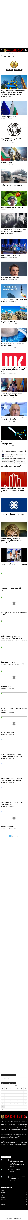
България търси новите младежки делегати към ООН (12, 663)
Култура (3, 1192)
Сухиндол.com (10, 1215)
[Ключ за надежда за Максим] (14, 198)
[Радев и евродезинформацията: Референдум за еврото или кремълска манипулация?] (14, 82)
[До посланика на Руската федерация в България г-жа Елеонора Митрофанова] (14, 529)
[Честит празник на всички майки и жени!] (14, 699)
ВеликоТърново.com (9, 1214)
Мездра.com (18, 1215)
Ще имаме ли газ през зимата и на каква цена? (13, 345)
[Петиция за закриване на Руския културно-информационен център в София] (14, 220)
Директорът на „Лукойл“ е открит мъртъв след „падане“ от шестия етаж (14, 370)
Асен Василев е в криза (10, 277)
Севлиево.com (4, 96)
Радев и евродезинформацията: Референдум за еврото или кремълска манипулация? (13, 92)
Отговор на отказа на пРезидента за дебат (14, 613)
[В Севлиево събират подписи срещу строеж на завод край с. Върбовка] (14, 479)
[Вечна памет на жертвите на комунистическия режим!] (14, 770)
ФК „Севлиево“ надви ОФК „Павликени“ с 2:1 (11, 140)
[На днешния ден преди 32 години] (14, 579)
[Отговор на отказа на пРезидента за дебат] (14, 603)
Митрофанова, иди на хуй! (11, 466)
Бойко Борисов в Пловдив (11, 255)
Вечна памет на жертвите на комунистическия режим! (12, 779)
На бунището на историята (11, 185)
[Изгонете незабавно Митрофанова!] (14, 433)
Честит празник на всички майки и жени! (14, 709)
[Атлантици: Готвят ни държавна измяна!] (14, 505)
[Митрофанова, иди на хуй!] (14, 457)
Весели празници (7, 827)
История (3, 1197)
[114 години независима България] (14, 291)
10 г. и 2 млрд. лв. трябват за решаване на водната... (12, 395)
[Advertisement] (14, 24)
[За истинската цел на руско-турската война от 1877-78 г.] (14, 746)
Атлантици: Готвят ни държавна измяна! (13, 515)
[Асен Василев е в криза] (14, 269)
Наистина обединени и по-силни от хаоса (14, 565)
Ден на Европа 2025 (8, 117)
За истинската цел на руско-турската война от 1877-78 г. (11, 755)
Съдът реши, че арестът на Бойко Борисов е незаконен (14, 419)
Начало (2, 53)
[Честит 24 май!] (14, 154)
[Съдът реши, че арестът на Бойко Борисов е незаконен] (14, 409)
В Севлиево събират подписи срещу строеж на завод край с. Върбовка (12, 490)
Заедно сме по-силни (9, 322)
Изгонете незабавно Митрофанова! (8, 443)
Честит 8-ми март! (8, 732)
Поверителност (10, 1212)
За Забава (3, 1202)
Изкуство (3, 1195)
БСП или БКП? (6, 686)
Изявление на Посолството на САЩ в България (12, 803)
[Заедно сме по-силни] (14, 313)
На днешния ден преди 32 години (11, 589)
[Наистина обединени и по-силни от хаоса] (14, 555)
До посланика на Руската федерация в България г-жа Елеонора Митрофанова (11, 540)
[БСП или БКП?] (14, 677)
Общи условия (18, 1212)
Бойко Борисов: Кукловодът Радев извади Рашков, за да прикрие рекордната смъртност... (14, 638)
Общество (3, 1199)
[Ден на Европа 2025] (14, 108)
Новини (2, 1190)
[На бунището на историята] (14, 176)
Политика (3, 1204)
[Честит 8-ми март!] (14, 723)
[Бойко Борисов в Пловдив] (14, 246)
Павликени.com (19, 1214)
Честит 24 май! (6, 163)
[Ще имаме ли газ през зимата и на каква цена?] (14, 335)
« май (2, 1109)
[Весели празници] (14, 818)
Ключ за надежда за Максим (12, 207)
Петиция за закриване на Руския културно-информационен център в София (13, 231)
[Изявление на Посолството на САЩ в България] (14, 794)
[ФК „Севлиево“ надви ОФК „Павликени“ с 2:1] (14, 130)
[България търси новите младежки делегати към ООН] (14, 653)
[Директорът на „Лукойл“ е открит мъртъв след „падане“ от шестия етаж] (14, 359)
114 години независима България (14, 299)
